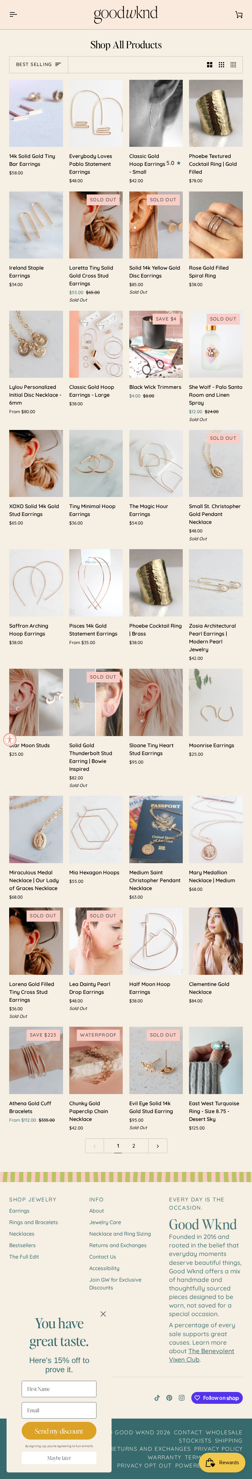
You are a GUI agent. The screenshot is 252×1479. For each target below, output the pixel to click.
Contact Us (102, 1256)
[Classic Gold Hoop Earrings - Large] (96, 344)
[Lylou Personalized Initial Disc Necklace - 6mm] (36, 344)
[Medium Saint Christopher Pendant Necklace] (156, 829)
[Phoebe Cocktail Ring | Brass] (156, 582)
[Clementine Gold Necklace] (216, 941)
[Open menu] (19, 14)
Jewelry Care (105, 1222)
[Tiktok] (157, 1398)
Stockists (195, 1440)
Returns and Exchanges (118, 1245)
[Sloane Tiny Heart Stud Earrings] (156, 702)
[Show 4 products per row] (234, 64)
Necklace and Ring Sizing (120, 1233)
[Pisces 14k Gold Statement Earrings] (96, 582)
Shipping (229, 1440)
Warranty (164, 1457)
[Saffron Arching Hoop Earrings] (36, 582)
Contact (188, 1432)
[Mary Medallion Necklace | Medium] (216, 829)
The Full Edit (24, 1256)
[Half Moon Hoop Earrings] (156, 941)
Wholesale (224, 1432)
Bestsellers (22, 1245)
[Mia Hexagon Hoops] (96, 829)
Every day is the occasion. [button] (196, 1203)
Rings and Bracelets (33, 1222)
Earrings (19, 1210)
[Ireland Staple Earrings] (36, 225)
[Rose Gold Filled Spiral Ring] (216, 225)
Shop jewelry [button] (32, 1199)
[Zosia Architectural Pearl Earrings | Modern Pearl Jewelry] (216, 582)
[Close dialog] (103, 1314)
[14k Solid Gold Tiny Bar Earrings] (36, 113)
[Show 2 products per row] (210, 64)
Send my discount (59, 1431)
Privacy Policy (218, 1448)
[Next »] (157, 1145)
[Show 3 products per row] (221, 64)
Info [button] (96, 1199)
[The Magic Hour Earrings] (156, 463)
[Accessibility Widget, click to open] (9, 739)
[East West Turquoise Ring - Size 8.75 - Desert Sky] (216, 1060)
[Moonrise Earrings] (216, 702)
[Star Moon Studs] (36, 702)
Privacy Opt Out (144, 1465)
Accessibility (104, 1268)
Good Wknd (134, 1432)
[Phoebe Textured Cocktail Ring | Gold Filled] (216, 113)
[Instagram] (182, 1398)
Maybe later (59, 1458)
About (96, 1210)
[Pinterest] (169, 1398)
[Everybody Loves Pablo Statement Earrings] (96, 113)
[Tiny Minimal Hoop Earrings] (96, 463)
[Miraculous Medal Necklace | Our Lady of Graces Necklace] (36, 829)
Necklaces (21, 1233)
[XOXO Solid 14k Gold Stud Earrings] (36, 463)
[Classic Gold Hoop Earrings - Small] (156, 113)
